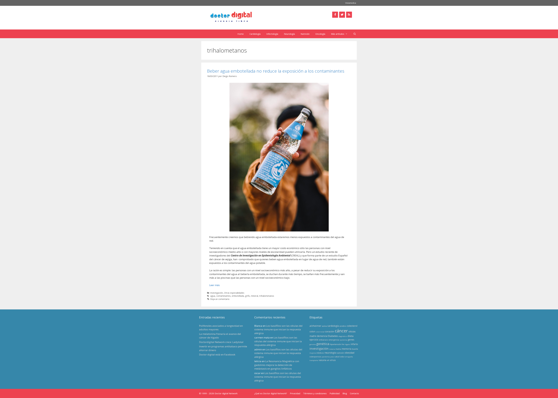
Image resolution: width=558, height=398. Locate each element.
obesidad (349, 352)
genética (322, 344)
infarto (354, 344)
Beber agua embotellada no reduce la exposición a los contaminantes (275, 71)
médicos (320, 353)
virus (333, 360)
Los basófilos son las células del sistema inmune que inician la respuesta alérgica (278, 329)
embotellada (238, 295)
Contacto (354, 393)
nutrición (340, 353)
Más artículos (337, 33)
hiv (343, 344)
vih (328, 360)
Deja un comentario (219, 299)
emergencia (334, 339)
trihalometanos (266, 295)
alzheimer (315, 325)
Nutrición (305, 33)
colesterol (352, 325)
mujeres (313, 353)
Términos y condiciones (315, 393)
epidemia (343, 340)
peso (332, 357)
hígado (347, 344)
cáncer (341, 331)
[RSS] (349, 15)
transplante (314, 360)
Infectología (272, 33)
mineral (254, 295)
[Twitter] (342, 15)
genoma (313, 344)
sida (342, 356)
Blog (345, 393)
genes (351, 339)
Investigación (216, 292)
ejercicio (314, 339)
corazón (329, 331)
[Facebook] (335, 15)
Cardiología (255, 33)
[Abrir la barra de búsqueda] (354, 33)
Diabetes (333, 336)
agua (212, 295)
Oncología (320, 33)
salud (337, 356)
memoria (346, 348)
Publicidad (335, 393)
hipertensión (335, 344)
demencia (322, 336)
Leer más (214, 285)
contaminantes (223, 295)
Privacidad (295, 393)
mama (338, 349)
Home (240, 33)
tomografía (348, 357)
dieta (351, 336)
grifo (247, 295)
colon (312, 331)
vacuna (322, 360)
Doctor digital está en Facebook (217, 354)
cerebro (342, 326)
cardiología (333, 325)
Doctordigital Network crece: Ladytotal (221, 342)
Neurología (289, 33)
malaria (332, 349)
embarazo (323, 339)
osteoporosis (315, 356)
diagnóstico (342, 336)
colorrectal (320, 332)
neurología (330, 352)
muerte (355, 349)
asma (324, 326)
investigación (319, 348)
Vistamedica (350, 3)
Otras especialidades (234, 292)
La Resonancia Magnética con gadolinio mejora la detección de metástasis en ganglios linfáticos (276, 365)
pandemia (326, 357)
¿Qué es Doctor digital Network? (270, 393)
